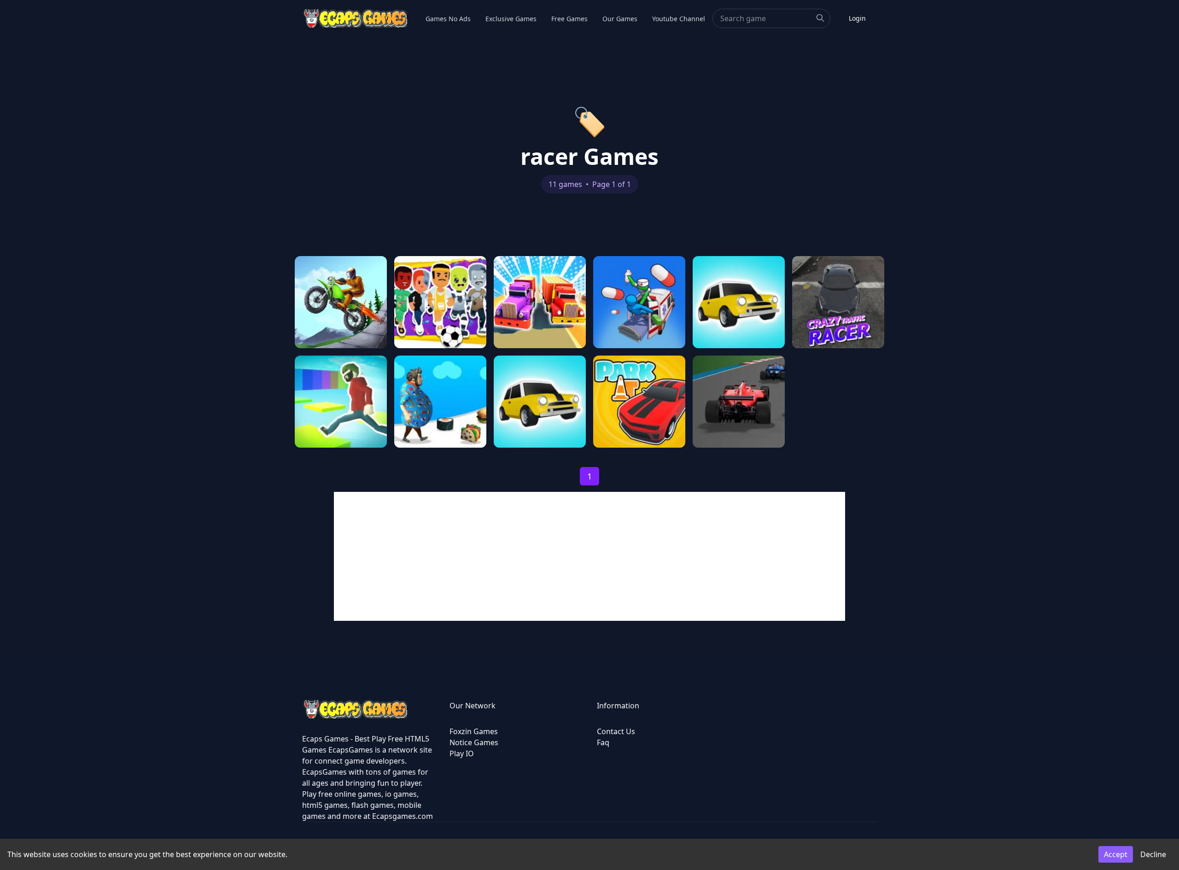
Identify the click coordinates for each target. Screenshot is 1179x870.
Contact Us (616, 731)
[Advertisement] (589, 556)
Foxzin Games (473, 731)
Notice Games (473, 742)
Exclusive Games (511, 18)
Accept (1115, 854)
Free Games (569, 18)
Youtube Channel (678, 18)
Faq (603, 742)
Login (857, 18)
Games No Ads (448, 18)
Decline (1153, 854)
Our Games (619, 18)
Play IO (461, 753)
